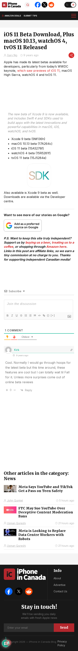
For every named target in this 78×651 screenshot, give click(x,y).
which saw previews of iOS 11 (38, 70)
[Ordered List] (25, 315)
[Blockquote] (34, 315)
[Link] (43, 315)
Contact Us (60, 591)
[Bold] (7, 315)
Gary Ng (12, 55)
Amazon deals (13, 16)
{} (48, 315)
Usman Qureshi (16, 523)
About (57, 578)
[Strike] (21, 315)
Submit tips (30, 16)
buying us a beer (37, 242)
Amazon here (56, 246)
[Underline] (16, 315)
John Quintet (15, 500)
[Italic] (12, 315)
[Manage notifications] (8, 643)
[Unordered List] (30, 315)
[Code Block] (39, 315)
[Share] (71, 55)
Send (64, 627)
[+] (53, 315)
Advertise (60, 584)
